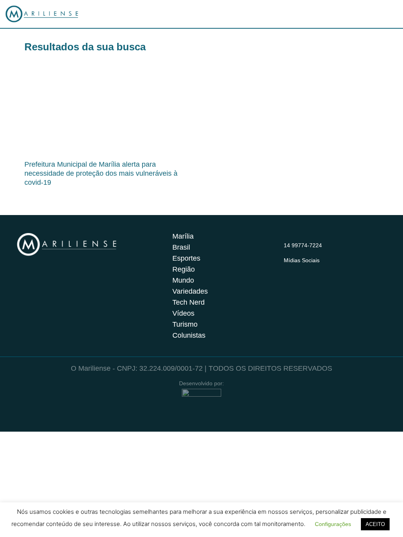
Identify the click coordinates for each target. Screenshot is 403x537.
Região (183, 269)
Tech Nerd (188, 302)
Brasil (181, 247)
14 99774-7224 (303, 245)
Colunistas (188, 335)
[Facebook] (304, 269)
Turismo (185, 324)
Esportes (186, 258)
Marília (183, 236)
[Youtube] (319, 269)
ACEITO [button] (375, 524)
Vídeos (183, 313)
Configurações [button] (333, 524)
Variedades (190, 291)
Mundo (183, 280)
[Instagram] (288, 269)
